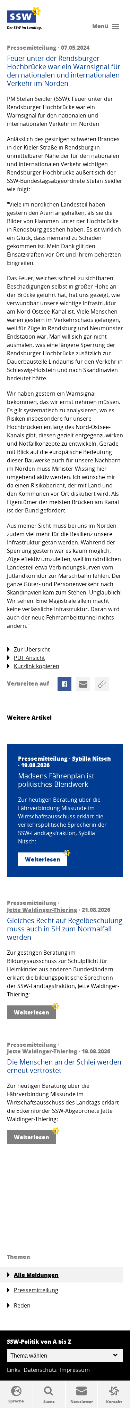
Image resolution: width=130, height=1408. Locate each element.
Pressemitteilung (36, 1290)
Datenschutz (40, 1370)
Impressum (75, 1370)
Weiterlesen (42, 859)
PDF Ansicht (29, 658)
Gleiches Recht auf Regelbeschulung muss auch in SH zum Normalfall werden (64, 928)
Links (13, 1370)
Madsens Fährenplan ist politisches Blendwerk (56, 780)
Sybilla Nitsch (91, 758)
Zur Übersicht (32, 649)
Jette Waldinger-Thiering (42, 909)
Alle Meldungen (36, 1275)
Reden (22, 1305)
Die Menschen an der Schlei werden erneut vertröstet (64, 1066)
